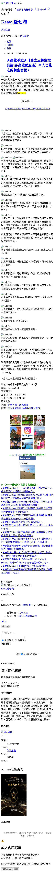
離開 (16, 869)
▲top (3, 621)
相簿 (9, 41)
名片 (9, 48)
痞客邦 (25, 605)
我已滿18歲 (7, 869)
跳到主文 (5, 30)
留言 (31, 605)
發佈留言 (6, 644)
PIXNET (13, 833)
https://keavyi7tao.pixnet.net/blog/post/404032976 (27, 108)
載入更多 (6, 626)
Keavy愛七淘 (14, 21)
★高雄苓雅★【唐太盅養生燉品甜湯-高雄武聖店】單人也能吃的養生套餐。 (29, 65)
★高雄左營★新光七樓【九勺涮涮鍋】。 (22, 522)
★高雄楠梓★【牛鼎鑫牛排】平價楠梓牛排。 (25, 566)
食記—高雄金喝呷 (28, 616)
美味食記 (23, 612)
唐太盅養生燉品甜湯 (18, 405)
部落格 (10, 45)
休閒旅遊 (24, 36)
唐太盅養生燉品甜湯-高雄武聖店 (24, 408)
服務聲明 (30, 836)
